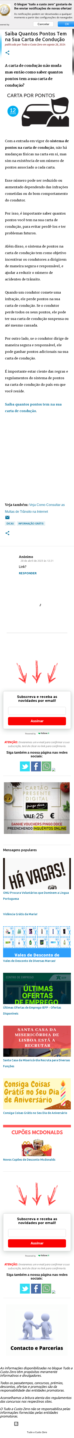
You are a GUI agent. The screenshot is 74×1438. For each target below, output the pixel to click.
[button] (7, 53)
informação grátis (31, 523)
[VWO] (14, 24)
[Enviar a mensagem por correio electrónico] (7, 519)
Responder (28, 573)
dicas (10, 523)
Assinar (37, 721)
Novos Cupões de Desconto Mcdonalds (29, 1159)
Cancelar (43, 24)
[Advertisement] (37, 458)
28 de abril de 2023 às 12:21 (37, 560)
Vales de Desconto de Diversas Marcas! (29, 961)
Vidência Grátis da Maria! (20, 914)
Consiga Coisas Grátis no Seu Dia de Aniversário (35, 1113)
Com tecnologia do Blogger (39, 1424)
